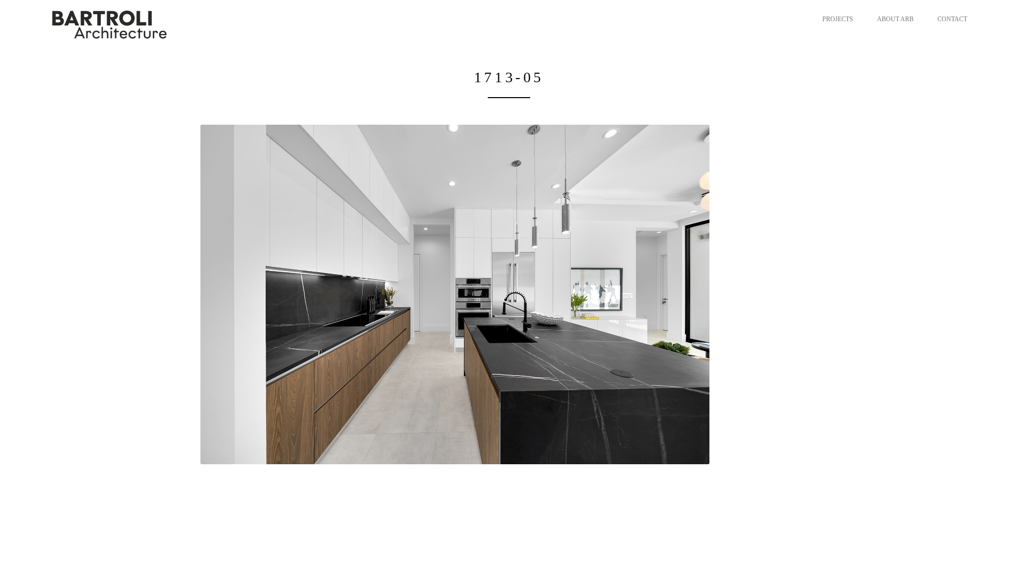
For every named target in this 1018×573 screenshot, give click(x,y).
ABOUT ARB (895, 19)
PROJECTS (837, 19)
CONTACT (952, 19)
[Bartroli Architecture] (149, 24)
